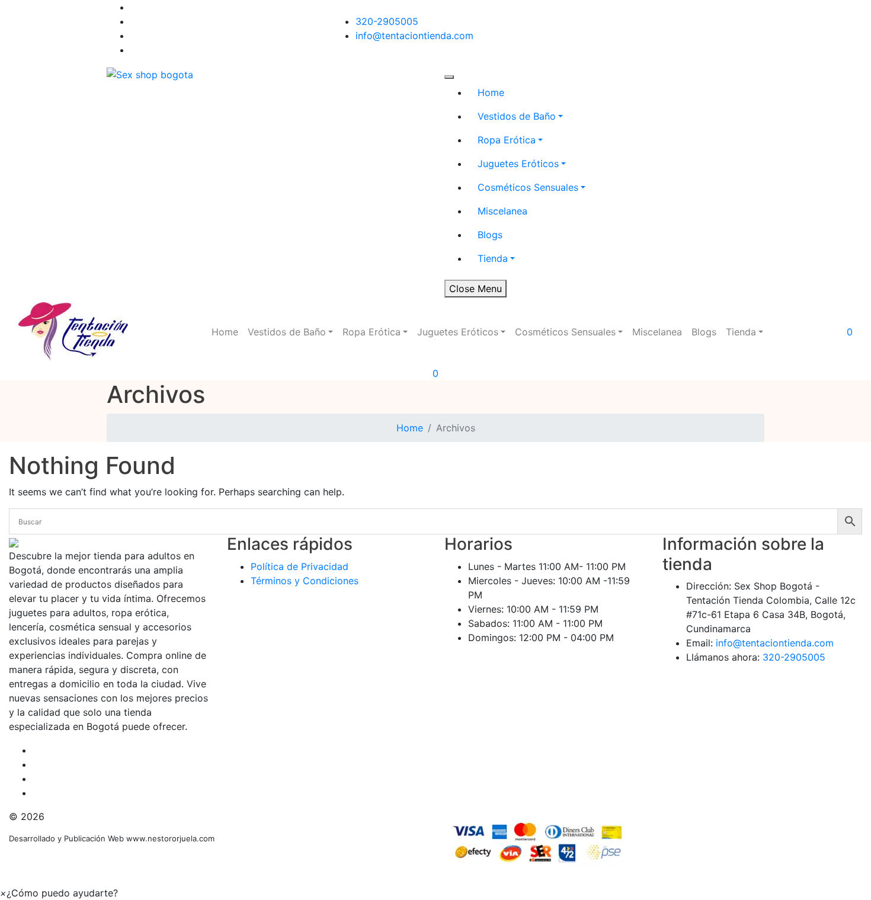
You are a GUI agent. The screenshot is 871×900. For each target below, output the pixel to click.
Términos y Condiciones (304, 581)
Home (491, 92)
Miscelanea (502, 211)
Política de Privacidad (299, 566)
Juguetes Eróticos (518, 163)
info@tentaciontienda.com (414, 35)
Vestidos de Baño (517, 116)
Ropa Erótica (507, 140)
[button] (59, 893)
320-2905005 (387, 21)
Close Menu (475, 288)
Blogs (490, 235)
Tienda (493, 258)
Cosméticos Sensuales (528, 187)
